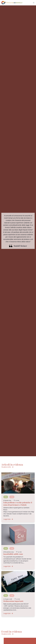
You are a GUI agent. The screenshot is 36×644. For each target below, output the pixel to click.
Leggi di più (8, 519)
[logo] (11, 2)
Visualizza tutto (7, 467)
